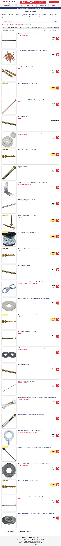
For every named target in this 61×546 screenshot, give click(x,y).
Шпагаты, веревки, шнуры (24, 399)
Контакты (55, 5)
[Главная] (9, 1)
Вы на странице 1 (10, 531)
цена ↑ (46, 30)
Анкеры (4, 27)
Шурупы (19, 85)
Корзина (31, 5)
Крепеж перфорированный (37, 27)
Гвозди (21, 27)
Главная (7, 5)
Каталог (20, 5)
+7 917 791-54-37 (21, 539)
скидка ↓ (56, 30)
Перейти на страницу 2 (25, 531)
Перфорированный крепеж (24, 184)
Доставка (43, 5)
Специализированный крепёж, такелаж (27, 283)
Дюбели (27, 27)
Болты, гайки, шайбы (13, 27)
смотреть (41, 8)
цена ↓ (51, 30)
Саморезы (20, 448)
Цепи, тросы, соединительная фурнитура (28, 233)
